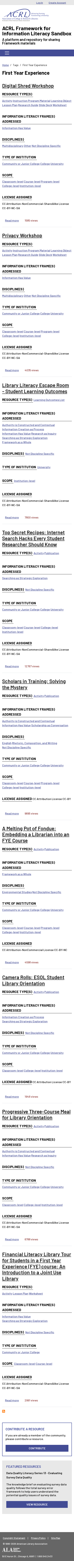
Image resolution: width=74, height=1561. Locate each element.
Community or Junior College (21, 163)
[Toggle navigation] (7, 53)
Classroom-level (12, 181)
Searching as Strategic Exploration (25, 437)
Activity (7, 100)
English (6, 743)
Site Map (55, 1538)
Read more (12, 220)
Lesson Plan (10, 105)
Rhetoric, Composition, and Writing (34, 743)
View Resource (37, 1504)
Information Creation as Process (23, 429)
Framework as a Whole (16, 442)
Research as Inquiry (43, 433)
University (57, 163)
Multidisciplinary (12, 145)
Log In (39, 2)
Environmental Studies (17, 892)
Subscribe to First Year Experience (3, 1411)
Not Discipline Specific (46, 145)
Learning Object (61, 100)
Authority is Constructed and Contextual (28, 425)
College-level (10, 185)
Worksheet (60, 105)
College (45, 163)
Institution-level (30, 185)
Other (27, 145)
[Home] (25, 11)
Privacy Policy (38, 1538)
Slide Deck (45, 105)
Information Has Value (16, 128)
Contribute (37, 1448)
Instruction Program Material (31, 100)
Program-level (50, 181)
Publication (51, 553)
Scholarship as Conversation (49, 725)
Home (5, 65)
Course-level (32, 181)
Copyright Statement (14, 1538)
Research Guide (28, 105)
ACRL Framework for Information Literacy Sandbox (36, 30)
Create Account (57, 2)
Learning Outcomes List (49, 399)
